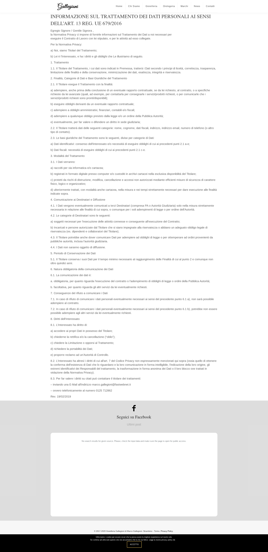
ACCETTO (134, 544)
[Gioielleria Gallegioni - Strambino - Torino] (67, 6)
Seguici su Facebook (134, 417)
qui (177, 540)
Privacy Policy (167, 531)
